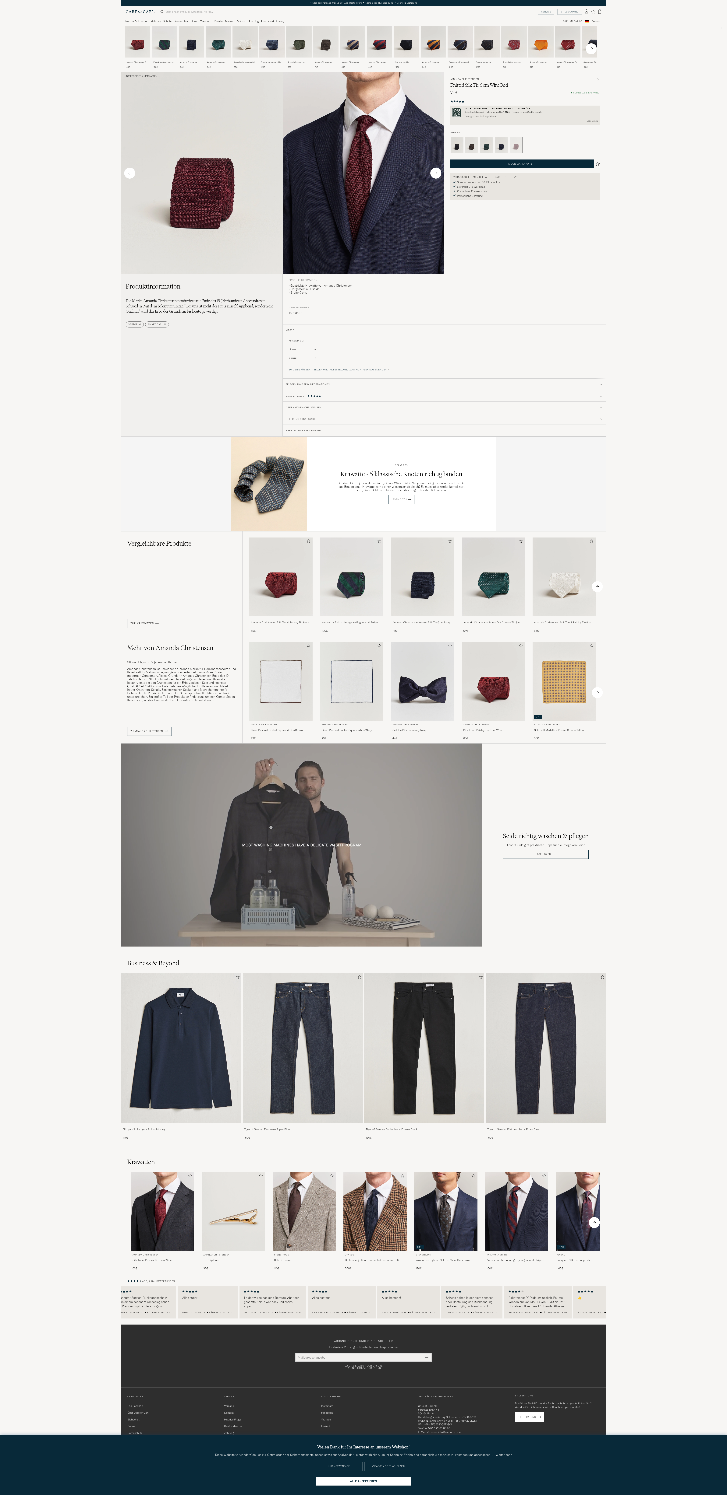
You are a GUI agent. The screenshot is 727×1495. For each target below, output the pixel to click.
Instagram (327, 1406)
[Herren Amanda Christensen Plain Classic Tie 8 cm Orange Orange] (541, 42)
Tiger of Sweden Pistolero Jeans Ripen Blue (513, 1129)
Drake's (349, 1254)
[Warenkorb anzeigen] (600, 11)
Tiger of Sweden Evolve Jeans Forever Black (391, 1129)
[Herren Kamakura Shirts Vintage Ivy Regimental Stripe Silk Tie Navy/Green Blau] (164, 42)
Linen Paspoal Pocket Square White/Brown (277, 730)
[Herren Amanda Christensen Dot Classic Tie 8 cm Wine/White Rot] (567, 42)
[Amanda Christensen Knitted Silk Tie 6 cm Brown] (471, 145)
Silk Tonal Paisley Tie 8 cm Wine (482, 730)
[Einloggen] (586, 11)
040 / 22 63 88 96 (439, 1428)
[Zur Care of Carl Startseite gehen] (140, 11)
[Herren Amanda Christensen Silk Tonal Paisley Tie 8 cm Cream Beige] (245, 42)
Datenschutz (134, 1433)
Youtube (326, 1419)
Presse (131, 1426)
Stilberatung (570, 11)
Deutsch (595, 21)
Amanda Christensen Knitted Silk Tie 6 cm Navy (189, 62)
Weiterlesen (504, 1454)
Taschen (205, 21)
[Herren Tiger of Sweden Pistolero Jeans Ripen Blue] (546, 1048)
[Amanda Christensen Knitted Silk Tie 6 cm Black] (457, 145)
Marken (229, 21)
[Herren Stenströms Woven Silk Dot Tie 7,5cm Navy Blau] (272, 42)
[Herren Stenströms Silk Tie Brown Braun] (304, 1211)
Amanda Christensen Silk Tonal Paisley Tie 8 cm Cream (245, 62)
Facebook (327, 1412)
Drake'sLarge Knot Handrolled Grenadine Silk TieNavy (372, 1260)
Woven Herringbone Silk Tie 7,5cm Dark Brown (443, 1260)
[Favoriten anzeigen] (593, 12)
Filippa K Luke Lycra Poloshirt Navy (144, 1129)
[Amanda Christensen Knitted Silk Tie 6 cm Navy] (501, 145)
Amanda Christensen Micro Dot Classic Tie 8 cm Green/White (217, 62)
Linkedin (326, 1426)
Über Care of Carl (138, 1412)
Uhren (194, 21)
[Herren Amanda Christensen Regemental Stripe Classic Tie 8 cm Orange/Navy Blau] (433, 42)
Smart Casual (157, 324)
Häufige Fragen (233, 1419)
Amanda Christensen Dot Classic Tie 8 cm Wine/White (567, 62)
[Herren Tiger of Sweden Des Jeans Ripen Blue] (303, 1048)
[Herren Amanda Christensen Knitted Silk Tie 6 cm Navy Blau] (191, 42)
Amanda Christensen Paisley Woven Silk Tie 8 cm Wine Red (513, 62)
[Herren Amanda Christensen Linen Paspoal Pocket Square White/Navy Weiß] (351, 681)
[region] (363, 1302)
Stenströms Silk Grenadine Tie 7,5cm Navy (406, 62)
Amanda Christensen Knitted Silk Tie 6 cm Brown (324, 62)
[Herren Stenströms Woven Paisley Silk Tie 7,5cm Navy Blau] (594, 42)
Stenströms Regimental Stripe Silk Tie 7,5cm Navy (460, 62)
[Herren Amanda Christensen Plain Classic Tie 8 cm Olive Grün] (299, 42)
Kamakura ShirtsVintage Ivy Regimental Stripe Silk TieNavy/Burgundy (514, 1260)
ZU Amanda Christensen (147, 731)
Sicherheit (133, 1419)
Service (546, 11)
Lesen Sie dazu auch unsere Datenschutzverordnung (364, 1367)
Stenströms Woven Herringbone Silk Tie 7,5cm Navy (485, 62)
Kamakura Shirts (497, 1254)
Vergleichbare (159, 543)
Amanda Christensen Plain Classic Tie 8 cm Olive (297, 62)
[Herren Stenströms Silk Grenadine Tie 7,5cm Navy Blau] (406, 42)
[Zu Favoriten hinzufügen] (307, 541)
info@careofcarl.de (449, 1432)
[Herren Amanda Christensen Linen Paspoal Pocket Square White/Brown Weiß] (281, 681)
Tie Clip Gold (211, 1260)
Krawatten (150, 76)
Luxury (280, 21)
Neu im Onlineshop (136, 21)
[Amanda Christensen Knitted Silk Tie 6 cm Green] (486, 145)
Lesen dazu (592, 121)
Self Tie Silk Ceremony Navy (409, 730)
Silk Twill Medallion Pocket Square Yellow (559, 730)
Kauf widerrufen (233, 1426)
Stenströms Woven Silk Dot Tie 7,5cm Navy (271, 62)
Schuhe (167, 21)
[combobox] (596, 21)
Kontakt (229, 1412)
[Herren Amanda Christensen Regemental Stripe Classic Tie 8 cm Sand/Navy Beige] (352, 42)
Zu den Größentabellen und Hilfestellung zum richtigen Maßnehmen (338, 369)
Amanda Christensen (464, 79)
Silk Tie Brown (282, 1260)
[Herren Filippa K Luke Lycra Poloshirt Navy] (181, 1048)
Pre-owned (267, 21)
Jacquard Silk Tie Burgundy (573, 1260)
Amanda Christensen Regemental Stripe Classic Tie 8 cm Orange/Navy (433, 62)
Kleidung (156, 21)
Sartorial (134, 324)
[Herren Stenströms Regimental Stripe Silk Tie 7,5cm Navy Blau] (460, 42)
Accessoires (181, 21)
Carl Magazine (573, 21)
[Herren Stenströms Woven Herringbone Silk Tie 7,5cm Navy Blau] (487, 42)
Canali (561, 1254)
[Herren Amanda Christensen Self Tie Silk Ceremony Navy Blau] (422, 681)
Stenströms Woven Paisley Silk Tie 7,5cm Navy (592, 62)
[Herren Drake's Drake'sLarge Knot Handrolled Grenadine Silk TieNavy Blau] (375, 1211)
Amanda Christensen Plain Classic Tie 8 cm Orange (539, 62)
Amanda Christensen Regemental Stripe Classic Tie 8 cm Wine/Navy (379, 62)
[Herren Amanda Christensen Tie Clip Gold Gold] (233, 1211)
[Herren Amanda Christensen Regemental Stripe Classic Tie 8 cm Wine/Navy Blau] (379, 42)
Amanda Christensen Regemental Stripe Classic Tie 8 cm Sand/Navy (353, 62)
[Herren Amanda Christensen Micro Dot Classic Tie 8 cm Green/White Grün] (218, 42)
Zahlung (229, 1433)
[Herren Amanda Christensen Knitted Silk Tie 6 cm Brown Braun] (326, 42)
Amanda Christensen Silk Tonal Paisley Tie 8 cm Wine (137, 62)
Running (254, 21)
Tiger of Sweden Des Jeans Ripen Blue (267, 1129)
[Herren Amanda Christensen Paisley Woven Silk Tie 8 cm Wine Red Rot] (514, 42)
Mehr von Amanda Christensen (170, 648)
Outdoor (241, 21)
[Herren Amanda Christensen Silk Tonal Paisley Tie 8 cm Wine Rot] (137, 42)
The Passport (135, 1406)
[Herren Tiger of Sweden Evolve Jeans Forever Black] (424, 1048)
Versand (229, 1406)
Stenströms (281, 1254)
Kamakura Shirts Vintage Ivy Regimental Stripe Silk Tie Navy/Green (164, 62)
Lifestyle (217, 21)
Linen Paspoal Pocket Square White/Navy (347, 730)
